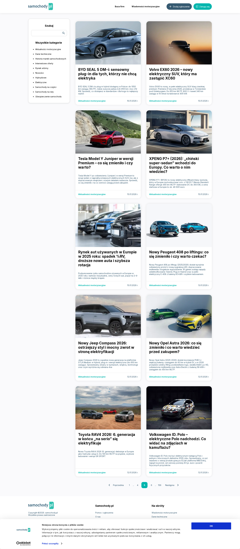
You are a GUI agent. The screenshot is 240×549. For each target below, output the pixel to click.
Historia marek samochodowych (50, 58)
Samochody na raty (44, 91)
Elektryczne (41, 82)
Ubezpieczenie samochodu (48, 96)
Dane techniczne (43, 54)
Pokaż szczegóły (50, 543)
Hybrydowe (40, 77)
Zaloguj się (204, 6)
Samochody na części (45, 87)
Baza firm (119, 6)
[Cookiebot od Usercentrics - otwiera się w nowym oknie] (23, 543)
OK (211, 526)
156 (159, 485)
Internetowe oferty (44, 63)
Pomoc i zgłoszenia (104, 512)
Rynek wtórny (41, 68)
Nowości (39, 73)
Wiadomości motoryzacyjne (146, 6)
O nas (98, 517)
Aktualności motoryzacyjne (48, 49)
